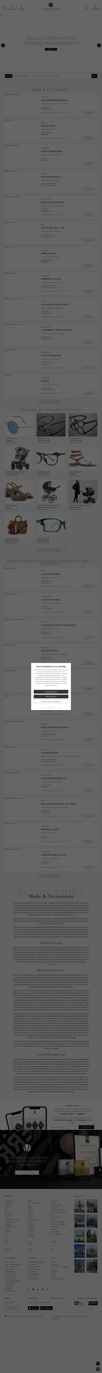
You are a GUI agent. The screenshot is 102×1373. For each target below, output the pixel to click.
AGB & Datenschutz (51, 707)
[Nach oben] (98, 1369)
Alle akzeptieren (51, 691)
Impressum (43, 707)
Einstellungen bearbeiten (51, 701)
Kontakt (60, 707)
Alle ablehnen (51, 696)
